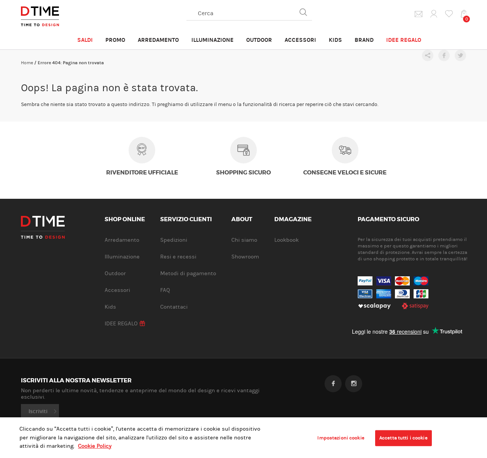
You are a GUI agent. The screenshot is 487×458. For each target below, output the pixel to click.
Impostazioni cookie (340, 438)
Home (27, 62)
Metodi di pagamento (188, 273)
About (241, 219)
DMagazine (293, 219)
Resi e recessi (178, 257)
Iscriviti (38, 411)
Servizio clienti (186, 219)
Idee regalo (403, 39)
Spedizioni (173, 240)
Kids (335, 39)
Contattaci (174, 307)
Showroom (245, 257)
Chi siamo (244, 240)
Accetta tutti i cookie (403, 438)
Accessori (300, 39)
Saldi (85, 39)
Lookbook (286, 240)
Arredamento (158, 39)
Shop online (125, 219)
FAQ (165, 290)
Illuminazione (212, 39)
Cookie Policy (94, 446)
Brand (364, 39)
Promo (115, 39)
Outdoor (259, 39)
